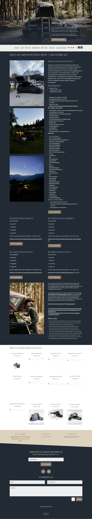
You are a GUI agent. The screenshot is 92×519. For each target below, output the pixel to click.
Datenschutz (46, 513)
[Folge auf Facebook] (79, 47)
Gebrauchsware (61, 48)
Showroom (36, 48)
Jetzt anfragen (55, 212)
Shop (22, 48)
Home (17, 48)
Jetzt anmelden (46, 464)
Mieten (27, 48)
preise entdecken (58, 39)
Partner (52, 48)
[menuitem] (68, 48)
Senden (79, 499)
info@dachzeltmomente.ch (71, 437)
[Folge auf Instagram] (81, 47)
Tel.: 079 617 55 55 (46, 437)
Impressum (46, 514)
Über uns (44, 48)
